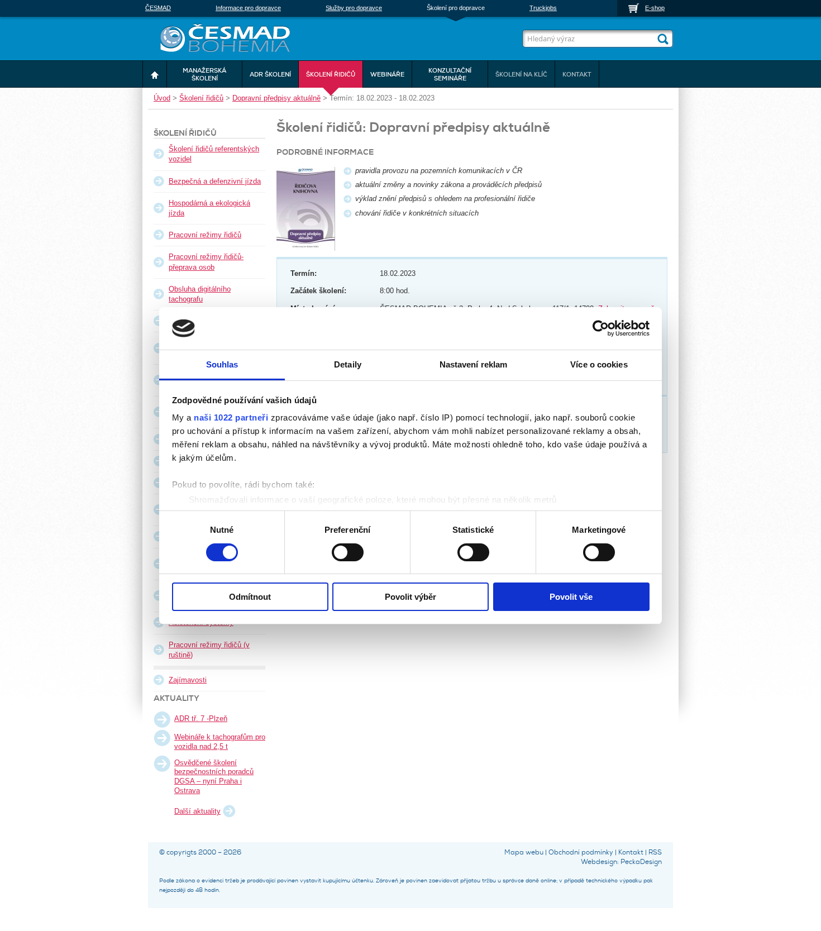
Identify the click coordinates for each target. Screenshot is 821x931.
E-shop (655, 7)
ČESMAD (158, 7)
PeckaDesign (641, 861)
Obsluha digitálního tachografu (200, 294)
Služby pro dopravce (354, 7)
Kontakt (630, 852)
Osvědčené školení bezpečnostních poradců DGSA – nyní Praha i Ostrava (214, 776)
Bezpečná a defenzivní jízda (215, 181)
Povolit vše (571, 596)
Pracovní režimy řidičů (205, 235)
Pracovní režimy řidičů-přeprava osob (206, 261)
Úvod (162, 98)
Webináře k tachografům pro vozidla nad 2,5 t (219, 742)
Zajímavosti (188, 680)
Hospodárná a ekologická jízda (209, 208)
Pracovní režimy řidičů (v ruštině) (209, 650)
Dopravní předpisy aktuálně (276, 98)
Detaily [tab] (347, 364)
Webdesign (599, 861)
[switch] (348, 551)
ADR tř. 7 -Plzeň (200, 718)
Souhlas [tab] (222, 364)
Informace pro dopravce (248, 7)
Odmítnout (250, 596)
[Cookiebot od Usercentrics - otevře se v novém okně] (601, 328)
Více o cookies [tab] (598, 364)
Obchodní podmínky (580, 852)
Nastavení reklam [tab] (474, 364)
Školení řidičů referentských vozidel (214, 154)
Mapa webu (523, 852)
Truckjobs (543, 7)
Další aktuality (197, 811)
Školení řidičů (201, 98)
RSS (655, 852)
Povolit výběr (410, 596)
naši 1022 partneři (231, 417)
